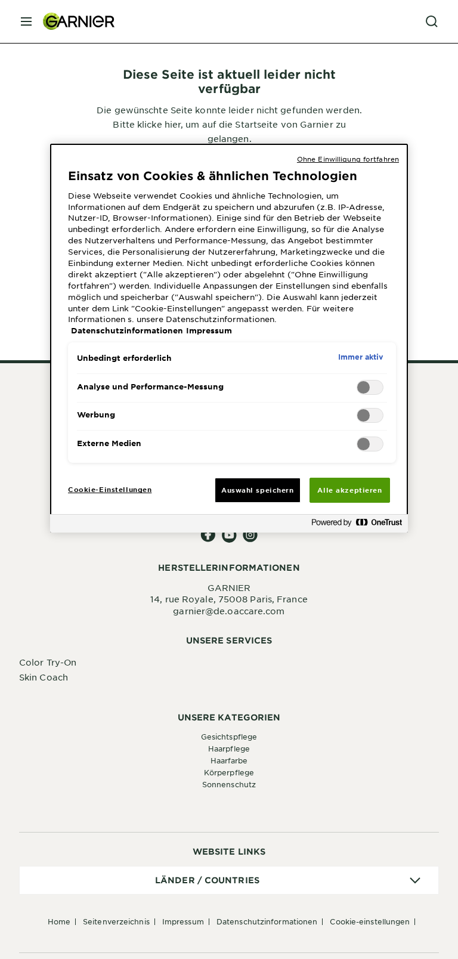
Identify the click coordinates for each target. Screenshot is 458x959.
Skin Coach (43, 677)
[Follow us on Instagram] (250, 535)
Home (59, 921)
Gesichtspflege (229, 736)
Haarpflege (229, 748)
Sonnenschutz (229, 784)
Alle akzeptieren (349, 489)
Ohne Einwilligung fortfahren (348, 158)
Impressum (183, 921)
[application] (229, 880)
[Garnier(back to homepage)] (73, 21)
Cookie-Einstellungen (370, 921)
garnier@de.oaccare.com (228, 610)
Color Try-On (47, 662)
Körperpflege (229, 772)
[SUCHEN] (432, 21)
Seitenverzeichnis (116, 921)
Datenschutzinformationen (266, 921)
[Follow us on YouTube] (229, 535)
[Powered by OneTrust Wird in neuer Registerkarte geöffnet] (356, 525)
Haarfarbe (229, 760)
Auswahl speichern (257, 489)
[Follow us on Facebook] (208, 535)
